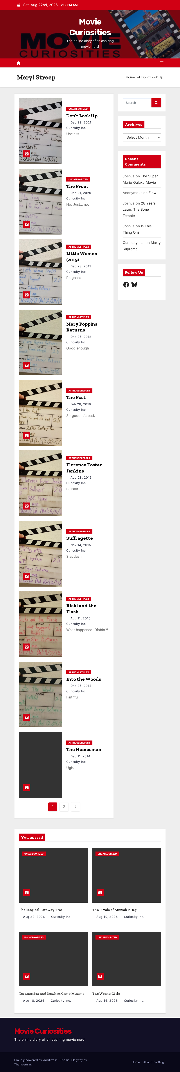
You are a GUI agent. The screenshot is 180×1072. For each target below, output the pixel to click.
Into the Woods (83, 679)
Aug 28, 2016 (81, 477)
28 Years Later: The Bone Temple (139, 209)
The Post (76, 397)
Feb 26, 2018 (81, 404)
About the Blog (153, 1062)
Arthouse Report (79, 390)
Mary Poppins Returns (81, 327)
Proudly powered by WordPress (36, 1060)
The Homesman (83, 749)
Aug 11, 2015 (81, 618)
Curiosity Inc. (133, 242)
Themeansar (22, 1064)
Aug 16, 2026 (107, 1000)
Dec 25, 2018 (81, 337)
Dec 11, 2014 (81, 756)
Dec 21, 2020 (81, 193)
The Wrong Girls (106, 993)
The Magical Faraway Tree (41, 910)
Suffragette (79, 538)
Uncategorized (78, 109)
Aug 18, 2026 (34, 1000)
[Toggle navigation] (162, 63)
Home (130, 77)
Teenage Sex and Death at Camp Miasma (51, 993)
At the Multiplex (78, 246)
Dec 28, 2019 (81, 266)
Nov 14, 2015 (81, 545)
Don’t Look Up (81, 116)
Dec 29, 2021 (81, 122)
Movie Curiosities (42, 1031)
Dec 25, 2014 (81, 686)
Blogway (77, 1060)
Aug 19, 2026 (107, 917)
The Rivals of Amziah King (114, 910)
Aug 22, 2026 (34, 917)
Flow (153, 192)
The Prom (77, 186)
